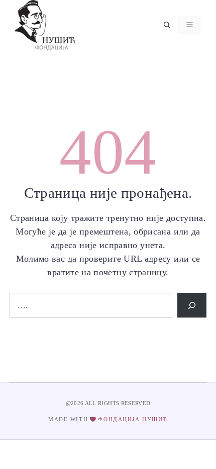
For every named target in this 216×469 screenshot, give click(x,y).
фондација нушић (133, 419)
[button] (167, 25)
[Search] (191, 305)
